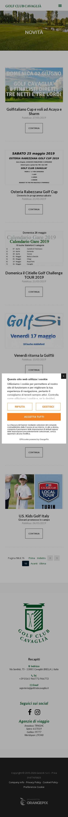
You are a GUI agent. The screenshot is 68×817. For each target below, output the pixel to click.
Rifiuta (20, 406)
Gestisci (48, 406)
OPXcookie (24, 439)
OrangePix (44, 439)
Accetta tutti (34, 416)
